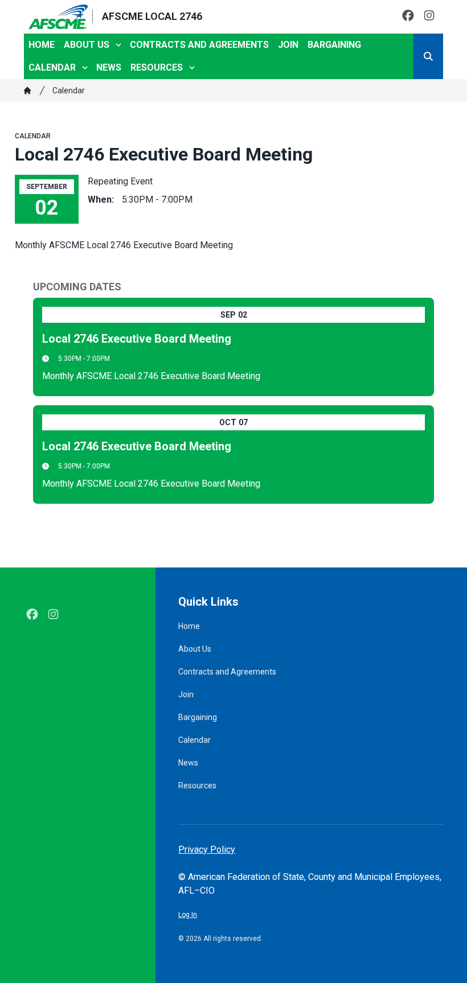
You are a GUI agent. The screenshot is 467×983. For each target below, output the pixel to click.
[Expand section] (118, 45)
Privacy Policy (206, 849)
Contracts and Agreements (199, 44)
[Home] (27, 90)
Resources (156, 67)
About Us (86, 44)
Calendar (52, 67)
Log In (187, 915)
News (108, 67)
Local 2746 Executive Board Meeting (136, 339)
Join (288, 44)
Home (41, 44)
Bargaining (334, 44)
